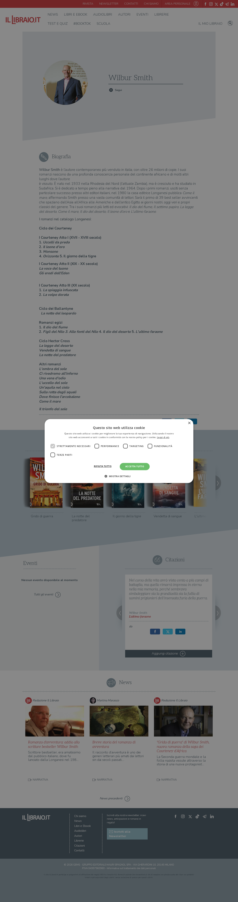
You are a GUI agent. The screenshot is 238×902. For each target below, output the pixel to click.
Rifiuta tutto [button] (103, 466)
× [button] (189, 423)
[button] (119, 476)
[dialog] (119, 451)
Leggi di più (163, 437)
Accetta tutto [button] (134, 466)
